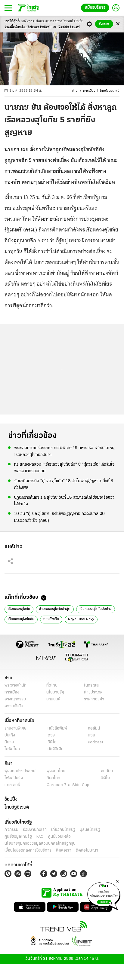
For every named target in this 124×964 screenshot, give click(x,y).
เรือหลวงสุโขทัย (19, 609)
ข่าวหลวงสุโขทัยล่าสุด (54, 609)
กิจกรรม (11, 830)
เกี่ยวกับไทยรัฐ (63, 830)
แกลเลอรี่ (12, 785)
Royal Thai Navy (81, 619)
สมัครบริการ (95, 7)
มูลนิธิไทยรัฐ (90, 830)
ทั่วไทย (51, 685)
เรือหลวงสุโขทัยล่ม (21, 619)
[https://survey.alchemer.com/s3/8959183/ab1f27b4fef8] (103, 894)
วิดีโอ (52, 742)
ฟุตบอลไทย (56, 771)
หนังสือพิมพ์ (57, 728)
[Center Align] (117, 24)
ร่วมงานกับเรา (35, 830)
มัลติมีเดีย (56, 749)
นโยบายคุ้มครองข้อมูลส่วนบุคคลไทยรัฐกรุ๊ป (40, 843)
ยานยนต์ (53, 699)
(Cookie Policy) (68, 27)
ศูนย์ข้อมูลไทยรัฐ (18, 836)
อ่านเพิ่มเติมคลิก (28, 27)
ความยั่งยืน (14, 706)
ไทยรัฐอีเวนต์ (17, 807)
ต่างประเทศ (93, 692)
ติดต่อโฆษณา (87, 850)
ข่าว (74, 91)
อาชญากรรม (15, 699)
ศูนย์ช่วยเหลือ (59, 836)
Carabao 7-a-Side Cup (68, 785)
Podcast (95, 742)
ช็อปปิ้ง (11, 799)
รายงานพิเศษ (16, 728)
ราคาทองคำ (94, 699)
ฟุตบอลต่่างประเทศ (20, 771)
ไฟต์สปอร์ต (14, 778)
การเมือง (89, 91)
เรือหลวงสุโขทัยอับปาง (95, 609)
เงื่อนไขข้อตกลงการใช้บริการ (28, 850)
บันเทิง (10, 735)
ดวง (51, 735)
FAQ (40, 836)
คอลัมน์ (94, 728)
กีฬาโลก (53, 778)
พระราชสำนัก (15, 685)
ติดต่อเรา (63, 850)
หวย (91, 735)
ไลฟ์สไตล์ (12, 749)
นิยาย (9, 742)
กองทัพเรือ (51, 619)
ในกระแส (91, 685)
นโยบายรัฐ (55, 692)
